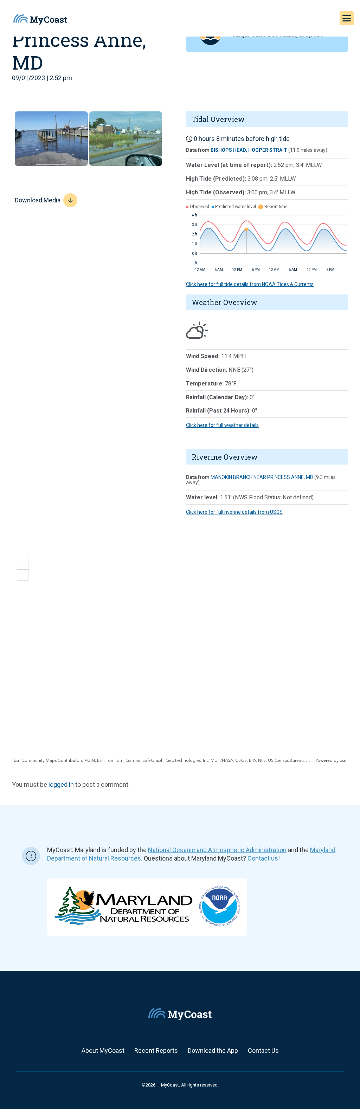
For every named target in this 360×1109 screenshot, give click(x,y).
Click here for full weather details (222, 425)
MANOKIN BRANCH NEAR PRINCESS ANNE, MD (262, 477)
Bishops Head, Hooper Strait (249, 150)
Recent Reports (156, 1050)
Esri (343, 760)
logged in (61, 784)
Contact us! (264, 858)
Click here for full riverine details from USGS (234, 512)
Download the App (213, 1050)
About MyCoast (103, 1050)
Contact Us (263, 1050)
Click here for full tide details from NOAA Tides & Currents (250, 284)
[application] (180, 658)
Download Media (37, 200)
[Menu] (347, 18)
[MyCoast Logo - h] (40, 19)
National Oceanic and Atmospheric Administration (217, 850)
